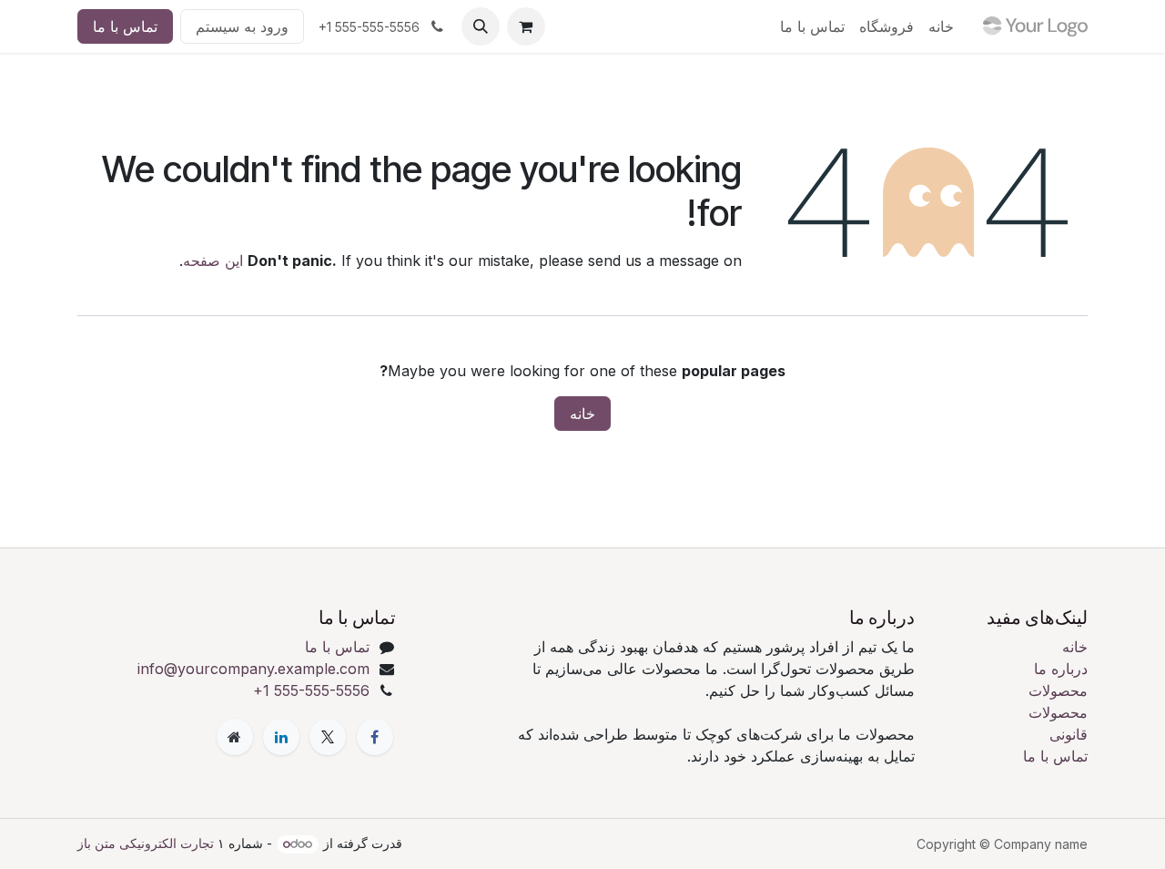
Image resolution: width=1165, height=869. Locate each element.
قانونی (1068, 734)
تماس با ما (125, 26)
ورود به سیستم (242, 26)
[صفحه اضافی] (235, 737)
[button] (480, 26)
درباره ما (1061, 668)
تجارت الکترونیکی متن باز (145, 843)
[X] (327, 737)
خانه (582, 413)
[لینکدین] (281, 737)
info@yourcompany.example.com (253, 668)
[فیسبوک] (375, 737)
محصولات (1058, 690)
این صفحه (213, 260)
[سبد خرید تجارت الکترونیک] (526, 26)
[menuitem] (941, 26)
